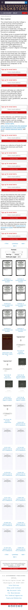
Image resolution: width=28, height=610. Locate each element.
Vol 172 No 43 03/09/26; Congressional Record (20, 352)
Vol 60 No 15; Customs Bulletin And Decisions (20, 305)
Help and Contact (14, 588)
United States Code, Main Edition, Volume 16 (7, 354)
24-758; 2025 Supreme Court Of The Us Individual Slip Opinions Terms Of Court (7, 474)
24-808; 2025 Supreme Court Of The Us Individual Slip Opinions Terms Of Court (20, 549)
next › (23, 243)
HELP (15, 13)
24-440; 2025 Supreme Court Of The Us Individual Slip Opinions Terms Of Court (20, 474)
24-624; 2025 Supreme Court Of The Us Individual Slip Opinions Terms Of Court (20, 424)
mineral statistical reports (13, 129)
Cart (24, 13)
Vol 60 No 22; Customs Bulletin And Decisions (20, 280)
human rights (9, 123)
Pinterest (19, 606)
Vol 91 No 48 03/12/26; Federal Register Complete (20, 399)
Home (2, 16)
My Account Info (14, 590)
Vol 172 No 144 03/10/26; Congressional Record (7, 421)
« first (6, 243)
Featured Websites (14, 598)
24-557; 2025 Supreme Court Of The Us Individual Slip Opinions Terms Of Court (7, 449)
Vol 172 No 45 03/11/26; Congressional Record (7, 376)
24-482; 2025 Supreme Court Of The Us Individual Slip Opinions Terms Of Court (20, 499)
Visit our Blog (14, 604)
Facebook (9, 606)
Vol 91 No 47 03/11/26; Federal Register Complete (7, 399)
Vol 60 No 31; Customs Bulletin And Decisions (20, 330)
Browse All (8, 16)
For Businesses (14, 593)
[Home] (14, 9)
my (6, 13)
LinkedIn (21, 606)
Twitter (12, 606)
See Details (14, 568)
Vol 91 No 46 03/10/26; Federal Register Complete (20, 376)
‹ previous (15, 243)
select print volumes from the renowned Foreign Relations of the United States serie (14, 127)
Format (14, 250)
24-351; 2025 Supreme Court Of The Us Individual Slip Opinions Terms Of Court (7, 499)
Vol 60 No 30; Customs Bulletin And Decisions (7, 305)
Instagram (14, 606)
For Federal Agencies (14, 595)
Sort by (8, 254)
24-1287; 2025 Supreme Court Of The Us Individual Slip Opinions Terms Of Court (7, 549)
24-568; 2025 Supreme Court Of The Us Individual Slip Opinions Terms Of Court (20, 524)
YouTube (16, 606)
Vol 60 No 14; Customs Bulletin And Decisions (7, 280)
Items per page (11, 257)
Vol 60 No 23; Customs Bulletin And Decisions (7, 330)
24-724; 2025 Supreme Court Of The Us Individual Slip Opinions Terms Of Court (20, 449)
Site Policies (14, 585)
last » (15, 246)
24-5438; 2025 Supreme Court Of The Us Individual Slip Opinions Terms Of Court (7, 524)
